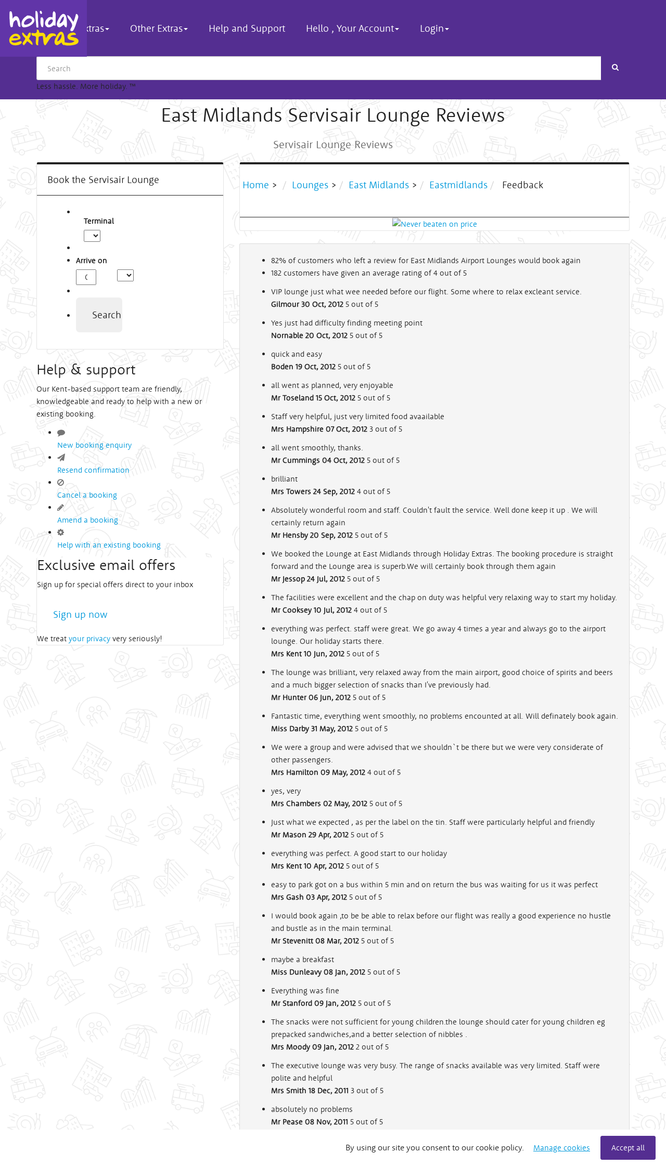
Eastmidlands (458, 184)
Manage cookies (561, 1147)
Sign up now (80, 614)
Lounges (310, 184)
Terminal (89, 221)
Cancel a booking (87, 495)
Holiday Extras (43, 28)
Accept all (628, 1147)
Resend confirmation (93, 470)
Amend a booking (87, 520)
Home (257, 184)
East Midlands (379, 184)
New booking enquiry (94, 445)
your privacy (89, 638)
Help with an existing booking (109, 545)
